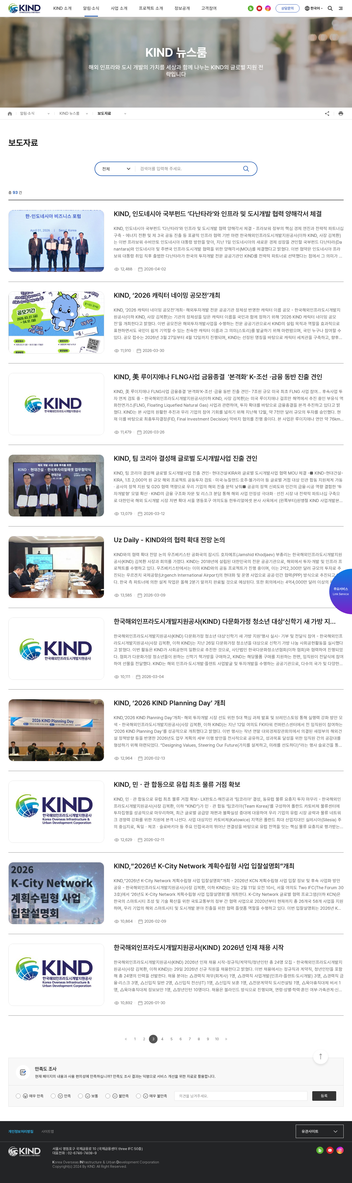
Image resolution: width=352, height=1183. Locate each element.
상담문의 (287, 8)
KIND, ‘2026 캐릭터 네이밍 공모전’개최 (167, 295)
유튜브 (259, 8)
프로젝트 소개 (151, 8)
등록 (324, 1096)
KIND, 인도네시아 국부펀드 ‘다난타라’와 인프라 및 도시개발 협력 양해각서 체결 (218, 214)
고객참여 (209, 8)
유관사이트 (310, 1131)
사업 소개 (119, 8)
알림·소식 (91, 8)
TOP (320, 1057)
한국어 (315, 8)
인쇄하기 (341, 113)
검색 (330, 8)
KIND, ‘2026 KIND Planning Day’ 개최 (170, 703)
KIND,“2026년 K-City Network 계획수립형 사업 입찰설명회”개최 (204, 866)
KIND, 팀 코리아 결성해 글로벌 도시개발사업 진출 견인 (185, 458)
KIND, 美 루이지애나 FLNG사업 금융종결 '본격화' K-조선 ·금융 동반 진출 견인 (218, 377)
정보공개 (182, 8)
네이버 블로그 (251, 8)
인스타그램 (268, 8)
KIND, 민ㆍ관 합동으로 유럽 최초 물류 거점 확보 (177, 785)
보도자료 (104, 113)
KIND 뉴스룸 (69, 113)
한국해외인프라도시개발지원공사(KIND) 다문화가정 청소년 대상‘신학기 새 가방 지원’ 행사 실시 (226, 621)
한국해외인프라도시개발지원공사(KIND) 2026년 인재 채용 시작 (199, 948)
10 (217, 1039)
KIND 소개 (62, 8)
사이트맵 (47, 1131)
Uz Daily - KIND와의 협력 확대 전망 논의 (169, 540)
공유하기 (327, 113)
